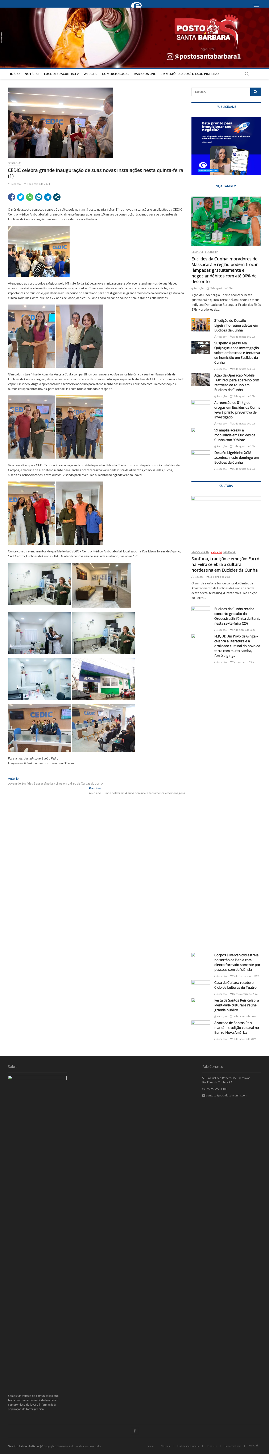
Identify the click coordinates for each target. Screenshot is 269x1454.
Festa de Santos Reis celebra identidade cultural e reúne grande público (236, 1005)
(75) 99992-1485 (216, 1089)
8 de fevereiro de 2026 (245, 993)
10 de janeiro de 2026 (244, 1039)
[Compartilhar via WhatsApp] (29, 197)
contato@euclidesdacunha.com (226, 1095)
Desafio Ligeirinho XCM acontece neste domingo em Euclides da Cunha (236, 457)
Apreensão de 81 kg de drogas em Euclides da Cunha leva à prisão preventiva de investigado (237, 409)
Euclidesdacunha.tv (188, 1446)
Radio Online (145, 74)
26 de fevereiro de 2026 (245, 976)
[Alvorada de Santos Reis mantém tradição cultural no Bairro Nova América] (200, 1027)
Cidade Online (200, 551)
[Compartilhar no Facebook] (11, 197)
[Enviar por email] (38, 197)
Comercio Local (115, 74)
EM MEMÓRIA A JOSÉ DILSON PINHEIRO (190, 74)
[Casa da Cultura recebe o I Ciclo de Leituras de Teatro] (200, 987)
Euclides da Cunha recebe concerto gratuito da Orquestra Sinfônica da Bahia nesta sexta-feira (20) (237, 616)
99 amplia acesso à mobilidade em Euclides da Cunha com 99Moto (234, 435)
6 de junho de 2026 (219, 576)
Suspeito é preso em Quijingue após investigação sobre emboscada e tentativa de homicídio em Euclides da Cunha (237, 353)
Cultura (216, 551)
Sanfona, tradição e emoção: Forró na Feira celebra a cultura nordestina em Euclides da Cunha (225, 564)
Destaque (14, 163)
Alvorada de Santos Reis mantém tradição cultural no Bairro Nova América (236, 1027)
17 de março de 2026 (243, 629)
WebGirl (90, 74)
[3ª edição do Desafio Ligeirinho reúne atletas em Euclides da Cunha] (200, 324)
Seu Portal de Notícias (24, 1446)
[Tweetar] (20, 197)
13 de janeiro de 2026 (244, 1016)
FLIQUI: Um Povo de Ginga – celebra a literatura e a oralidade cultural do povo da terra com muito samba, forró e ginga (237, 646)
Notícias (32, 74)
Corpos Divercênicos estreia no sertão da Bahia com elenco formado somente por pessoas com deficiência (237, 962)
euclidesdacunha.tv (61, 74)
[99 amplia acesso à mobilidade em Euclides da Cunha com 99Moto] (200, 434)
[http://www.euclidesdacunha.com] (137, 2)
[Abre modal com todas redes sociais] (57, 197)
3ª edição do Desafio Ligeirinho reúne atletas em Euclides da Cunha (236, 325)
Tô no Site (212, 1446)
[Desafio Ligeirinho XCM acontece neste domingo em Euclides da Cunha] (200, 457)
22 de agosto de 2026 (243, 368)
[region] (226, 146)
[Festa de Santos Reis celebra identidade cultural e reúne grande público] (200, 1004)
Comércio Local (232, 1446)
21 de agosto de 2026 (243, 423)
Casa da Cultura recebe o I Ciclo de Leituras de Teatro (235, 985)
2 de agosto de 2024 (38, 183)
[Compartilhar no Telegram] (47, 197)
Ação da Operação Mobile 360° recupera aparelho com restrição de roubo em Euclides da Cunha (236, 382)
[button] (134, 37)
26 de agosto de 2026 (220, 288)
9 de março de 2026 (243, 662)
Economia (211, 251)
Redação (15, 183)
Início (15, 74)
